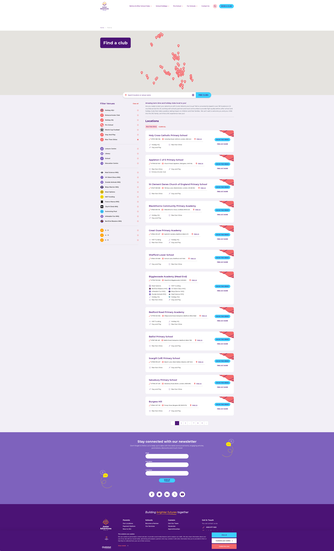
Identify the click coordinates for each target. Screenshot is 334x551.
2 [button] (181, 423)
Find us (199, 139)
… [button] (189, 423)
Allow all (224, 535)
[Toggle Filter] (137, 110)
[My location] (193, 95)
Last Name (149, 470)
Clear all (135, 104)
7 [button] (193, 423)
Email (147, 453)
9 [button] (202, 423)
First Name (149, 461)
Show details (122, 545)
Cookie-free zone (224, 546)
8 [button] (197, 423)
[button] (160, 66)
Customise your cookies (223, 540)
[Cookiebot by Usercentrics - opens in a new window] (106, 547)
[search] (215, 6)
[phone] (203, 527)
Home (102, 27)
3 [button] (185, 423)
